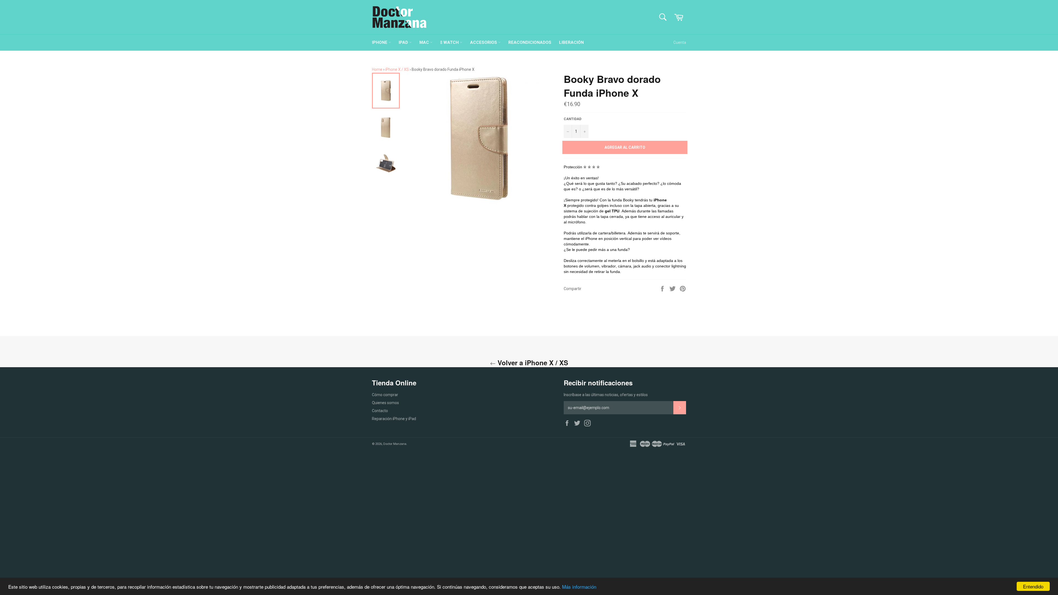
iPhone (380, 42)
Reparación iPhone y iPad (394, 418)
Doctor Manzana (394, 444)
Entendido (1033, 586)
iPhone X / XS (397, 69)
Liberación (571, 42)
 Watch (450, 42)
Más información (579, 586)
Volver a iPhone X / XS (532, 362)
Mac (424, 42)
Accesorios (484, 42)
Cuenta (679, 42)
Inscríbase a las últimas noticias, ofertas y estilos (606, 395)
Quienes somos (385, 403)
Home (377, 69)
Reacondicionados (529, 42)
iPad (404, 42)
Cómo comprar (385, 395)
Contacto (380, 411)
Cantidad (572, 119)
